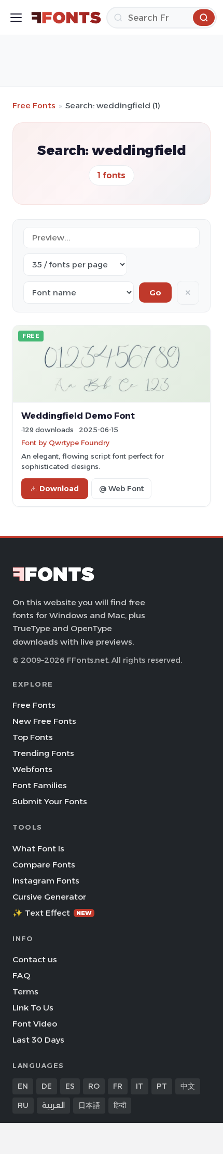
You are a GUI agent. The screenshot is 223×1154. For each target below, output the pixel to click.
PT (162, 1086)
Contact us (34, 959)
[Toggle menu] (16, 17)
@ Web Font (121, 488)
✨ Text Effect (52, 913)
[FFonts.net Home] (66, 17)
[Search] (204, 17)
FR (117, 1086)
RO (94, 1086)
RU (23, 1105)
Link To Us (32, 1008)
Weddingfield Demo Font (78, 415)
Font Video (34, 1024)
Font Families (39, 785)
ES (70, 1086)
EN (23, 1086)
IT (139, 1086)
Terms (25, 991)
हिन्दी (120, 1105)
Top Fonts (32, 737)
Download (59, 488)
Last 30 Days (38, 1040)
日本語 (89, 1105)
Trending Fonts (43, 753)
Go (155, 292)
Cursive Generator (49, 897)
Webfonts (32, 769)
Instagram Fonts (45, 881)
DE (46, 1086)
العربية (53, 1105)
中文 (187, 1086)
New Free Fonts (44, 721)
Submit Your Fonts (49, 801)
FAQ (21, 975)
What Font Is (38, 848)
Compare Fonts (43, 865)
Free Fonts (33, 105)
